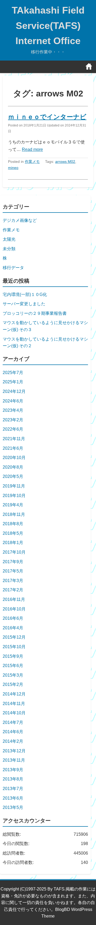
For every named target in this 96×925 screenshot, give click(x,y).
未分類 (9, 249)
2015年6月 (13, 665)
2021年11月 (14, 438)
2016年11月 (14, 599)
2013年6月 (13, 798)
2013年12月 (14, 751)
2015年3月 (13, 675)
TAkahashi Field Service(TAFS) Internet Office (48, 25)
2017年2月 (13, 590)
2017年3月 (13, 580)
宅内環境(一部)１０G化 (25, 294)
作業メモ (32, 161)
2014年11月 (14, 703)
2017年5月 (13, 571)
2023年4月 (13, 410)
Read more (32, 149)
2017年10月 (14, 552)
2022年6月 (13, 429)
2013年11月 (14, 760)
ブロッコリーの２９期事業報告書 (35, 313)
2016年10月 (14, 609)
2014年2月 (13, 741)
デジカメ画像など (20, 220)
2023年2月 (13, 420)
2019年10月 (14, 495)
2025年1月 (13, 382)
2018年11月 (14, 514)
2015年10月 (14, 646)
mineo (13, 168)
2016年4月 (13, 628)
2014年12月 (14, 694)
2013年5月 (13, 807)
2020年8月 (13, 467)
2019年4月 (13, 505)
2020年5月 (13, 476)
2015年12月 (14, 637)
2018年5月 (13, 533)
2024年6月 (13, 401)
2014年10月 (14, 713)
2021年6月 (13, 448)
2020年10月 (14, 457)
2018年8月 (13, 523)
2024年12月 (14, 391)
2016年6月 (13, 618)
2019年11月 (14, 486)
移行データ (13, 267)
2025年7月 (13, 372)
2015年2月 (13, 684)
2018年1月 (13, 542)
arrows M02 (65, 161)
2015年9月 (13, 656)
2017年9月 (13, 561)
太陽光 (9, 239)
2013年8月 (13, 779)
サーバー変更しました (24, 304)
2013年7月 (13, 788)
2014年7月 (13, 722)
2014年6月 (13, 731)
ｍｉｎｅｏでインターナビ (47, 116)
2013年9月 (13, 769)
